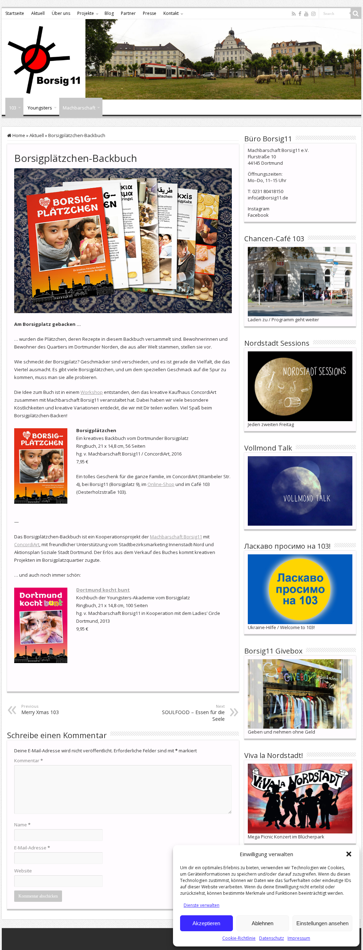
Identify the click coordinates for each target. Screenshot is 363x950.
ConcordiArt (26, 544)
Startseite (14, 13)
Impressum (298, 938)
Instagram (258, 208)
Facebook (258, 215)
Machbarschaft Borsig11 (176, 536)
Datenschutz (271, 938)
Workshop (91, 392)
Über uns (61, 13)
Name (22, 824)
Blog (109, 13)
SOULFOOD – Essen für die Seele (193, 712)
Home (18, 135)
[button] (348, 854)
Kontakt (171, 13)
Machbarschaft (79, 107)
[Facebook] (300, 14)
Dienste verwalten (201, 905)
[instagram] (313, 14)
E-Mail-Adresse (32, 847)
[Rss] (293, 14)
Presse (149, 13)
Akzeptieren (206, 923)
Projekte (85, 13)
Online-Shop (160, 484)
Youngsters (40, 107)
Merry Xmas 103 (40, 709)
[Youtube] (306, 14)
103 (12, 107)
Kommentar (28, 760)
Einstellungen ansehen (322, 923)
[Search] (356, 13)
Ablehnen (262, 923)
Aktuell (38, 13)
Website (23, 870)
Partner (128, 13)
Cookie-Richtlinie (239, 938)
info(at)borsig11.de (268, 197)
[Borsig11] (181, 59)
